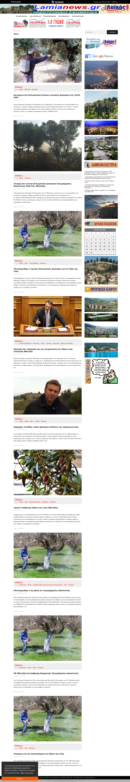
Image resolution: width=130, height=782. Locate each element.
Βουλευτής (36, 343)
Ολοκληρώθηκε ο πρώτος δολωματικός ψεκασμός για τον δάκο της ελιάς (46, 270)
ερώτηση (49, 343)
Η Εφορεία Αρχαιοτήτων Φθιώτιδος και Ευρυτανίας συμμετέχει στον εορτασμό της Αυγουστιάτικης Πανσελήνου (99, 186)
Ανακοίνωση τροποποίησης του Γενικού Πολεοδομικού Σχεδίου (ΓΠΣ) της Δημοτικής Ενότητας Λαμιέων (100, 177)
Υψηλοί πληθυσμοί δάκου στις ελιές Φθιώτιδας (36, 508)
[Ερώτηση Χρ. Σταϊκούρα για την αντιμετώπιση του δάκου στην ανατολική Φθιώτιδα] (44, 316)
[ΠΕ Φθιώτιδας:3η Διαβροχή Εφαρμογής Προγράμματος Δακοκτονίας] (44, 638)
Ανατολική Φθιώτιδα (25, 343)
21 (109, 246)
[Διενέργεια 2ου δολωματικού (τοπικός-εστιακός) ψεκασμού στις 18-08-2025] (44, 60)
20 (104, 246)
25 (96, 249)
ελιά (65, 585)
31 (91, 252)
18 (96, 246)
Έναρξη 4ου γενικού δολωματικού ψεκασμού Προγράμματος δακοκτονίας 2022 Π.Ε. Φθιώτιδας (42, 185)
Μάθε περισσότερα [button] (26, 773)
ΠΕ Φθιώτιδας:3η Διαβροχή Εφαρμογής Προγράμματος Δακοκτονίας (46, 673)
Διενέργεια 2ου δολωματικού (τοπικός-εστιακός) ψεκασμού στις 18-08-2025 (47, 96)
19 (100, 246)
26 (100, 249)
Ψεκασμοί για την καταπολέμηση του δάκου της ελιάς (39, 754)
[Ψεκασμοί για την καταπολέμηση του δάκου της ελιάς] (44, 718)
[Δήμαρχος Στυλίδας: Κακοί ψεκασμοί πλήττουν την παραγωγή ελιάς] (44, 395)
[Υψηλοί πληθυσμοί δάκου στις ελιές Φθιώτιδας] (44, 472)
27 (104, 249)
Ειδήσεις (19, 87)
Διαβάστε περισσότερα (19, 116)
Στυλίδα (37, 421)
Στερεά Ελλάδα (33, 263)
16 (87, 246)
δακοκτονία (22, 585)
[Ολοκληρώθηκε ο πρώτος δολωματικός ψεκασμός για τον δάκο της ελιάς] (44, 233)
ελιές (26, 263)
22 (113, 246)
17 (91, 246)
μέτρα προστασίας (35, 502)
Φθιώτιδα (27, 89)
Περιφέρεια (45, 502)
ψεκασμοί (44, 421)
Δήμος (26, 421)
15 (113, 243)
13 (104, 243)
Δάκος (21, 89)
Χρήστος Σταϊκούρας (66, 343)
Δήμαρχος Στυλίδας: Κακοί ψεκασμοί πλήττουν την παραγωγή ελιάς (46, 427)
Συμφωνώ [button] (20, 778)
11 (96, 243)
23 (87, 249)
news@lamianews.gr (89, 777)
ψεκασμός (28, 178)
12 (100, 243)
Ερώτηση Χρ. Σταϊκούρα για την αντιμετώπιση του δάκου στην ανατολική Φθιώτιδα (43, 350)
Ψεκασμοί (35, 89)
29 (113, 249)
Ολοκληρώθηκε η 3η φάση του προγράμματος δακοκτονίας (42, 590)
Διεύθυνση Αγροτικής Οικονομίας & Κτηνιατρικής (47, 585)
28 (109, 249)
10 (91, 243)
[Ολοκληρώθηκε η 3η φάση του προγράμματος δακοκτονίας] (44, 555)
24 (91, 249)
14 (109, 243)
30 (87, 252)
